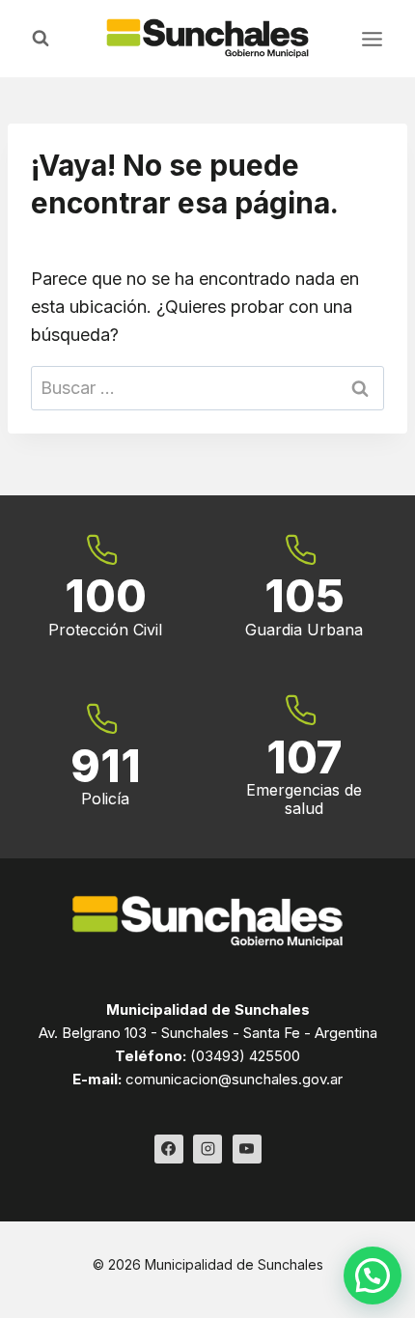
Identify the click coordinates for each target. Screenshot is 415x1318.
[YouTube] (247, 1149)
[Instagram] (207, 1149)
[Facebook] (168, 1149)
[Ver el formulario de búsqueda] (40, 38)
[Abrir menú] (371, 38)
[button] (372, 1275)
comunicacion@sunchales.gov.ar (234, 1079)
